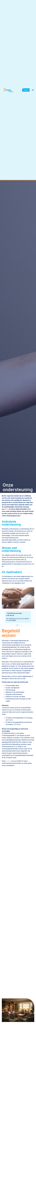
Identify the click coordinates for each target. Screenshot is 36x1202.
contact (8, 761)
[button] (32, 89)
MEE (6, 509)
